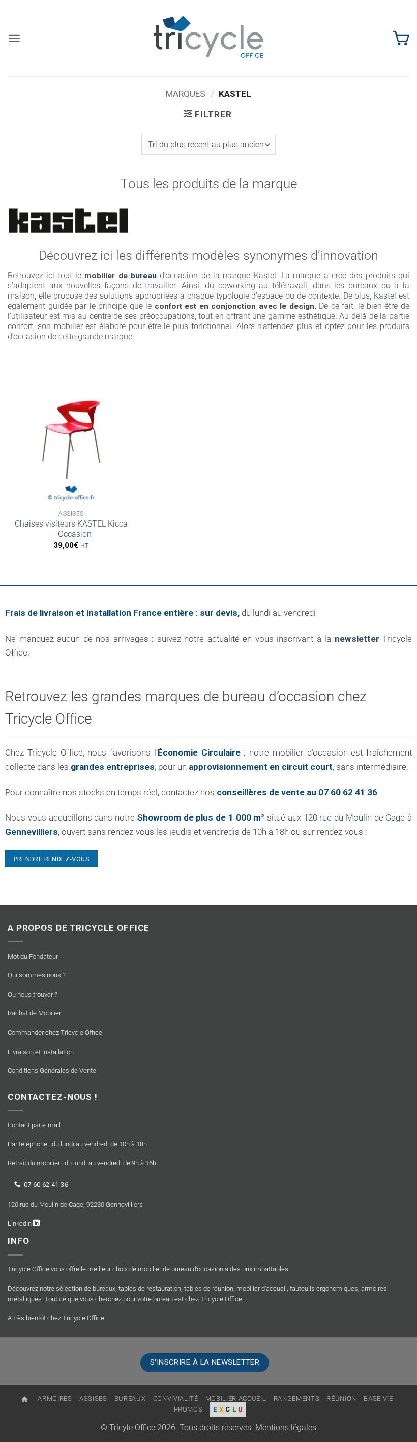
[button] (14, 38)
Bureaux (130, 1398)
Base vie (378, 1398)
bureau (144, 275)
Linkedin (20, 1223)
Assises (93, 1398)
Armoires (55, 1398)
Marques (185, 94)
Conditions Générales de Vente (52, 1070)
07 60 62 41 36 (46, 1184)
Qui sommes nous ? (37, 975)
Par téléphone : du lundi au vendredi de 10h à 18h (77, 1144)
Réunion (341, 1398)
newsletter (357, 639)
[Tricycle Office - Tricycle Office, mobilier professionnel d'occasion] (208, 37)
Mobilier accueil (235, 1398)
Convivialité (175, 1398)
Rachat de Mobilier (34, 1013)
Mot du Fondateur (33, 956)
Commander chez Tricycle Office (55, 1032)
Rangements (297, 1398)
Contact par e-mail (34, 1125)
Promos (188, 1409)
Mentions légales (285, 1427)
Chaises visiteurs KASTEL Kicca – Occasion (71, 529)
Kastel (265, 275)
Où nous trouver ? (32, 994)
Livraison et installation (41, 1052)
